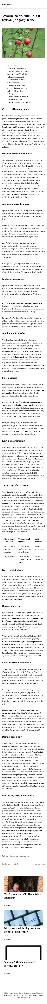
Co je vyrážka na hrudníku (18, 68)
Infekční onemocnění (16, 77)
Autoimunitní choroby (16, 80)
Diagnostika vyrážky (16, 94)
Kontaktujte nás (24, 856)
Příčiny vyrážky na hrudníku (19, 71)
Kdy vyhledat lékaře (16, 91)
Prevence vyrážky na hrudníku (19, 102)
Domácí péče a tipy (16, 99)
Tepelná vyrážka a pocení (18, 88)
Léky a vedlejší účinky (17, 85)
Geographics (6, 4)
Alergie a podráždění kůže (18, 74)
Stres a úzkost (14, 83)
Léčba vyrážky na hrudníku (18, 97)
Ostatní (43, 864)
